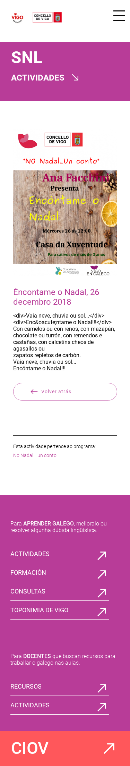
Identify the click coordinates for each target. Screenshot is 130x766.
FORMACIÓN (28, 572)
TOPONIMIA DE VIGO (39, 610)
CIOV (30, 748)
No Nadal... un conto (35, 455)
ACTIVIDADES (30, 553)
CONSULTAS (27, 591)
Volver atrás (56, 391)
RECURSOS (26, 686)
